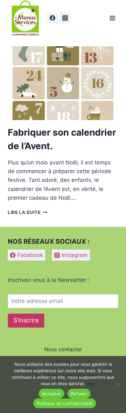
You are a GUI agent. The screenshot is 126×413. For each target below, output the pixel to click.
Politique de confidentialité (65, 403)
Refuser (79, 393)
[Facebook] (52, 18)
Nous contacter (63, 349)
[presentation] (63, 83)
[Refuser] (118, 384)
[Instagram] (64, 18)
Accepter (51, 393)
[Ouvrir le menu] (112, 18)
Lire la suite (27, 212)
